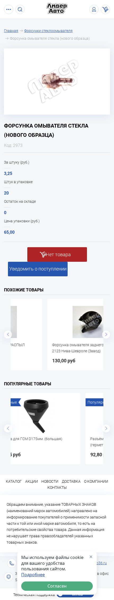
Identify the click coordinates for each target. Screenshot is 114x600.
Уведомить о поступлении (38, 269)
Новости (49, 481)
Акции (31, 481)
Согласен (57, 586)
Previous (8, 334)
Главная (11, 31)
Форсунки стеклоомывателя (48, 31)
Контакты (57, 487)
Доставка (71, 481)
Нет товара (58, 254)
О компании (96, 481)
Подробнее (33, 575)
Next (106, 334)
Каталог (14, 481)
